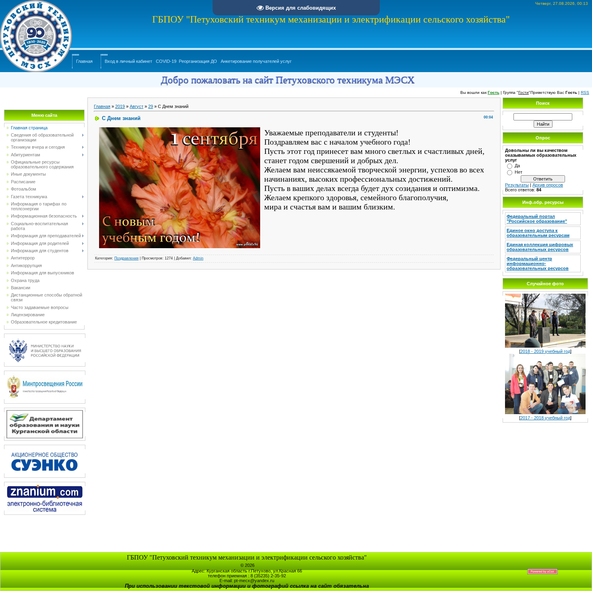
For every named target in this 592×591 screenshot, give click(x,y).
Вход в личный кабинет (128, 61)
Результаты (517, 184)
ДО (214, 61)
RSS (585, 92)
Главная (84, 61)
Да (517, 165)
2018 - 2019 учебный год (545, 351)
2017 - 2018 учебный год (545, 417)
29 (150, 106)
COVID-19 (166, 61)
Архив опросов (547, 184)
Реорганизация (194, 61)
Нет (518, 172)
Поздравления (126, 258)
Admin (198, 258)
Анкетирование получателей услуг (256, 61)
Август (136, 106)
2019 (120, 106)
